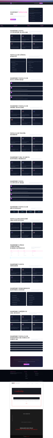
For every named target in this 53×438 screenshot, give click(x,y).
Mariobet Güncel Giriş (13, 19)
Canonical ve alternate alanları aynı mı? (15, 346)
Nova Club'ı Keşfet (19, 19)
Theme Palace (27, 436)
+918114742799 (36, 383)
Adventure (28, 383)
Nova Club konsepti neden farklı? (14, 348)
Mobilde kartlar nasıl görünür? (14, 350)
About (32, 383)
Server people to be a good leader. (26, 398)
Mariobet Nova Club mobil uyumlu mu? (15, 342)
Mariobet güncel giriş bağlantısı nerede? (15, 344)
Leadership (27, 397)
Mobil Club (26, 376)
